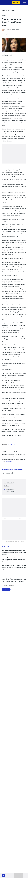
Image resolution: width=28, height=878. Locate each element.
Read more (6, 485)
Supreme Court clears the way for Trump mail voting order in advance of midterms (13, 559)
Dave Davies (8, 29)
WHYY (6, 2)
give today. (9, 461)
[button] (3, 875)
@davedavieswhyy (10, 489)
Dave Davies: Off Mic (8, 10)
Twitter (11, 444)
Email (14, 444)
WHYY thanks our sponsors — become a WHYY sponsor (14, 164)
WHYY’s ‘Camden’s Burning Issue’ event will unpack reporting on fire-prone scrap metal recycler (14, 567)
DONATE (16, 2)
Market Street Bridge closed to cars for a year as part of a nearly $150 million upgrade (14, 551)
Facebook (8, 444)
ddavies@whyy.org (10, 491)
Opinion (4, 15)
